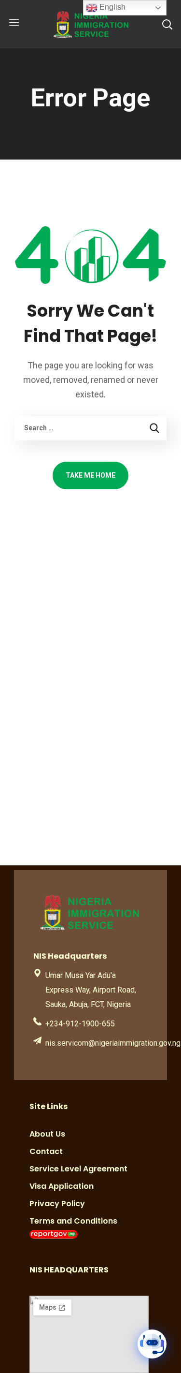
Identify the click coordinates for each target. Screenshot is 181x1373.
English (111, 7)
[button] (167, 24)
